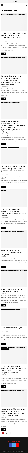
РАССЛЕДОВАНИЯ (11, 147)
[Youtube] (17, 445)
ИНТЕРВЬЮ (18, 309)
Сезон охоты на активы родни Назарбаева (11, 329)
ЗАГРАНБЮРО (12, 14)
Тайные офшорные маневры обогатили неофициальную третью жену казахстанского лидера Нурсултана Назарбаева (13, 369)
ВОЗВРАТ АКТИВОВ (5, 14)
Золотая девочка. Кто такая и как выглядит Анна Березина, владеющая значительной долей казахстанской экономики (13, 412)
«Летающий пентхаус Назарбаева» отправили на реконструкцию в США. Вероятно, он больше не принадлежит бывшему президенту (13, 36)
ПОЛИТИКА (14, 231)
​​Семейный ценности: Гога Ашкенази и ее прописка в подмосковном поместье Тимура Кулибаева (13, 212)
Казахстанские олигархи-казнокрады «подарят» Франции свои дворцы (12, 252)
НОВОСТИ (23, 14)
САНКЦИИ (17, 147)
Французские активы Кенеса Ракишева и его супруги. (11, 290)
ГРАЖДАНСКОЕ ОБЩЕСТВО (15, 102)
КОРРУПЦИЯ (18, 14)
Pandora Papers (4, 347)
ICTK (2, 390)
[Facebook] (10, 445)
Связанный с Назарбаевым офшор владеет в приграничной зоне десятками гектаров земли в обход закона (13, 169)
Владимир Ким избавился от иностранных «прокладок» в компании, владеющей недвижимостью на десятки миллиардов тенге (11, 80)
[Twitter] (14, 445)
